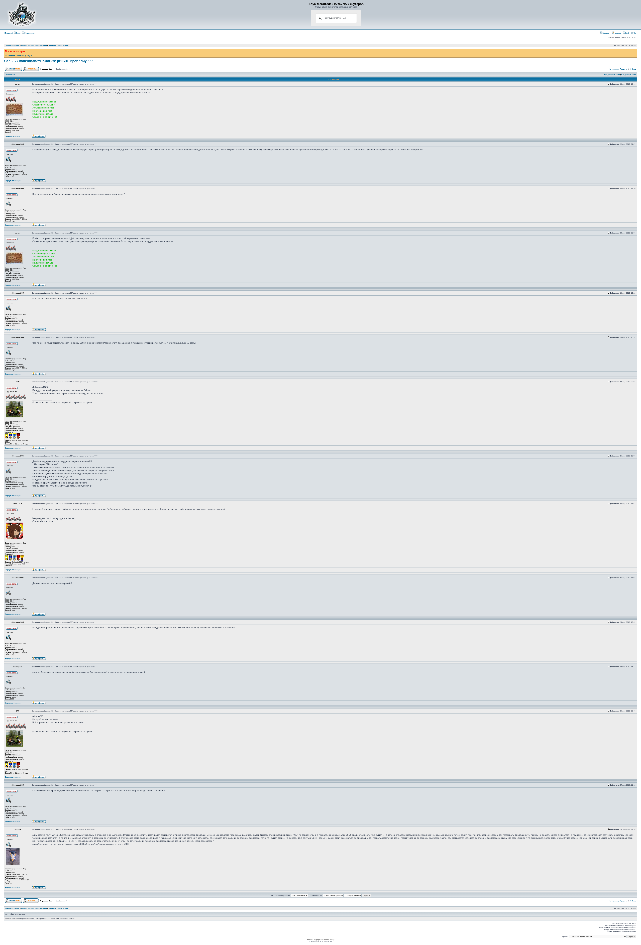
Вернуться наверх (13, 136)
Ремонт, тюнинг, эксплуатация (34, 45)
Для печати (10, 74)
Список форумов (12, 45)
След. (634, 69)
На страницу (614, 69)
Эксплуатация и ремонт (59, 45)
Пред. (622, 69)
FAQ (627, 33)
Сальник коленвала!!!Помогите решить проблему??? (48, 61)
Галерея (605, 33)
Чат (634, 33)
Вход (18, 33)
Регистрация (29, 33)
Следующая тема (628, 74)
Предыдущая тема (612, 74)
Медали (617, 33)
